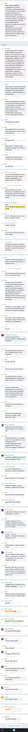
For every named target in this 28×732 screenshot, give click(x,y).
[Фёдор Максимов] (2, 455)
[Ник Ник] (2, 687)
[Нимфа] (2, 697)
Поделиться (5, 39)
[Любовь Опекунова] (2, 425)
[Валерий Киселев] (2, 629)
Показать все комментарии (14, 185)
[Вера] (2, 639)
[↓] (23, 38)
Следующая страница (14, 726)
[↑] (20, 38)
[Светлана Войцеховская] (2, 335)
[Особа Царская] (2, 510)
